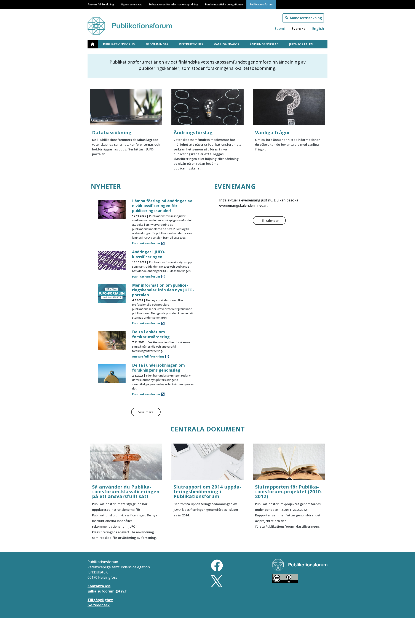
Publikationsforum (261, 4)
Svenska (298, 28)
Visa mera (145, 412)
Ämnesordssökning (306, 18)
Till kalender (269, 221)
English (318, 28)
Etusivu (95, 44)
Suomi (280, 28)
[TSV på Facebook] (217, 565)
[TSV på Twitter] (217, 580)
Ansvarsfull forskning (101, 4)
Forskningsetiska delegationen (224, 4)
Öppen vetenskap (131, 4)
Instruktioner (191, 44)
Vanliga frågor (226, 44)
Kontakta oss (99, 586)
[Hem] (135, 24)
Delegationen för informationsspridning (173, 4)
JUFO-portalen (301, 44)
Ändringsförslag (264, 44)
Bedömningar (157, 44)
